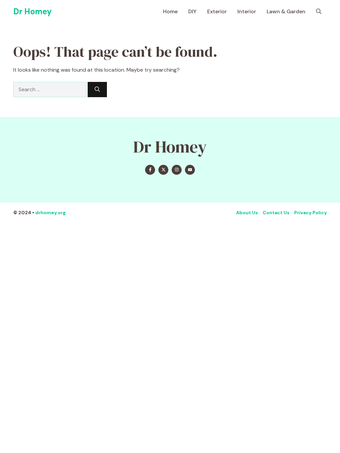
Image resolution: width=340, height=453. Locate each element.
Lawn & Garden (286, 11)
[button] (319, 11)
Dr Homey (32, 11)
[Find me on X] (163, 170)
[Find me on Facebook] (150, 170)
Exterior (217, 11)
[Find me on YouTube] (190, 170)
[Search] (97, 89)
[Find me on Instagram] (177, 170)
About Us (247, 213)
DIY (192, 11)
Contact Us (276, 213)
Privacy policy (310, 213)
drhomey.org (50, 213)
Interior (246, 11)
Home (170, 11)
